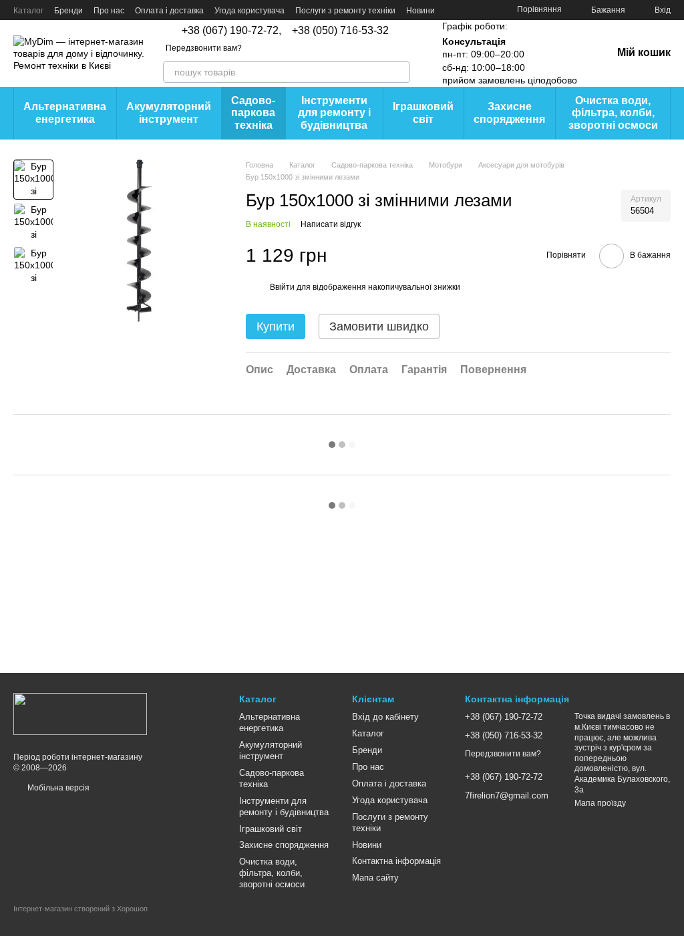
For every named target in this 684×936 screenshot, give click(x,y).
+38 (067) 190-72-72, (231, 30)
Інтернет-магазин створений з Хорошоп (80, 909)
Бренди (68, 10)
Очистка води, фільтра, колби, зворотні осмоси (613, 113)
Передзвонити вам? (204, 48)
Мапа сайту (375, 878)
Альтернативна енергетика (64, 112)
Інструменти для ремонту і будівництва (334, 113)
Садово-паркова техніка (253, 113)
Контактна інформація (396, 861)
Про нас (109, 10)
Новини (420, 10)
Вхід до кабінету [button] (385, 717)
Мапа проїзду (600, 803)
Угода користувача (249, 10)
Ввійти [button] (282, 287)
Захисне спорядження (509, 112)
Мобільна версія (57, 787)
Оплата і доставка (169, 10)
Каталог (28, 10)
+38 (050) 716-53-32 (340, 30)
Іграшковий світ (423, 112)
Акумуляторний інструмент (168, 112)
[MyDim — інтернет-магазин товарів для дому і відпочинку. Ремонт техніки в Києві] (80, 713)
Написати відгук (331, 224)
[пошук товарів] (399, 72)
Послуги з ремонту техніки (345, 10)
